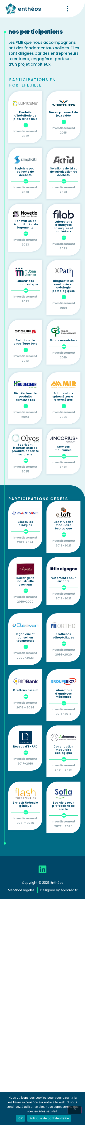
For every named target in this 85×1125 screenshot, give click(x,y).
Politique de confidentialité (49, 1118)
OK (20, 1118)
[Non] (75, 1110)
